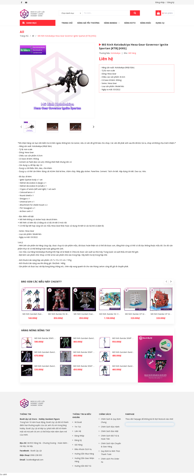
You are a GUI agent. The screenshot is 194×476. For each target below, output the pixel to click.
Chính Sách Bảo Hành (110, 426)
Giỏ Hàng (78, 444)
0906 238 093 (36, 455)
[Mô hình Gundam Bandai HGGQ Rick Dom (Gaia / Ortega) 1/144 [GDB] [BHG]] (26, 356)
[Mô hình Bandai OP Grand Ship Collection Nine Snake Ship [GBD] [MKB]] (161, 299)
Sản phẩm (167, 13)
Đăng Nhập (79, 435)
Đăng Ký (78, 440)
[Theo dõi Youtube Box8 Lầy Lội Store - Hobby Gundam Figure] (26, 2)
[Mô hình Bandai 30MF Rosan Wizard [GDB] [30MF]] (65, 356)
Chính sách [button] (105, 414)
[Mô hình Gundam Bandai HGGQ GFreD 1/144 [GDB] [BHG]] (104, 356)
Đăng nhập (160, 2)
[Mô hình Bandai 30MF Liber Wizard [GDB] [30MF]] (65, 370)
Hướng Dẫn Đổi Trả (83, 466)
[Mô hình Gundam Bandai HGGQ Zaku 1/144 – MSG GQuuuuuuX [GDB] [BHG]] (65, 342)
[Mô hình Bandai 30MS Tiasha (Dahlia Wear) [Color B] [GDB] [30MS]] (26, 342)
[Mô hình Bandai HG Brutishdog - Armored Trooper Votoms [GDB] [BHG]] (58, 299)
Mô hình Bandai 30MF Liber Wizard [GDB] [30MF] (94, 366)
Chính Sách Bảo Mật (109, 431)
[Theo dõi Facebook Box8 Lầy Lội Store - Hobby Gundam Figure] (21, 2)
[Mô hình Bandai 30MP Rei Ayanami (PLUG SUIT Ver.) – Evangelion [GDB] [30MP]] (104, 342)
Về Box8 (78, 422)
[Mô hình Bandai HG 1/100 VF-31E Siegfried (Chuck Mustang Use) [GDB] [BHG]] (110, 299)
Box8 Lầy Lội (36, 450)
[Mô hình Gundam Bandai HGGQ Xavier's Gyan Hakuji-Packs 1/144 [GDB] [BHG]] (26, 370)
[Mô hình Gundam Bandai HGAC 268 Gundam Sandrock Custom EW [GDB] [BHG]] (84, 299)
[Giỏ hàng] (158, 13)
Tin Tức (78, 426)
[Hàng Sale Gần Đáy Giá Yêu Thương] (155, 359)
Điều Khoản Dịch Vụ (83, 449)
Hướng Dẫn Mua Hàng (84, 453)
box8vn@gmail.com (35, 459)
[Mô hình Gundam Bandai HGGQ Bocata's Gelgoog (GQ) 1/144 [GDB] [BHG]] (104, 370)
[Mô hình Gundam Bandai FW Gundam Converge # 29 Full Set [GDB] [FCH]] (33, 299)
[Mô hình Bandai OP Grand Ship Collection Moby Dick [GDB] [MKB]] (135, 299)
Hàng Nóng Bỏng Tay (35, 330)
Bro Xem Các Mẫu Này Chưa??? (41, 281)
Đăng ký (170, 2)
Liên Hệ (78, 431)
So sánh (3, 474)
